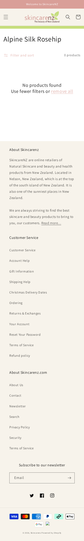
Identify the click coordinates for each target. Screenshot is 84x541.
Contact (15, 395)
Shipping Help (20, 282)
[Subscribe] (69, 477)
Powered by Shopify (51, 532)
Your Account (19, 324)
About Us (16, 385)
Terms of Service (21, 345)
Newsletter (17, 406)
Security (15, 438)
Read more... (51, 223)
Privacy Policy (19, 427)
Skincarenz (36, 532)
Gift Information (21, 271)
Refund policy (19, 355)
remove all (62, 91)
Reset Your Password (25, 334)
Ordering (16, 303)
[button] (6, 17)
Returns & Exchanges (25, 313)
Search (14, 417)
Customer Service (22, 250)
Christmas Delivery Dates (28, 292)
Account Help (19, 260)
